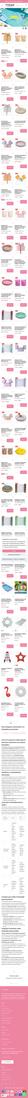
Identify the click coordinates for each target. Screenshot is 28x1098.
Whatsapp (4, 1032)
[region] (14, 975)
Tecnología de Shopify (18, 1087)
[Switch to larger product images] (23, 28)
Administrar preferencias (14, 554)
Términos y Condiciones (19, 559)
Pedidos (3, 1005)
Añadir (10, 65)
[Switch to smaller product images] (25, 28)
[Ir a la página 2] (17, 721)
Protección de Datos (6, 1079)
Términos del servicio (6, 1020)
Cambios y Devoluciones (7, 1010)
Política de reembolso (6, 1023)
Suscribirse (7, 1061)
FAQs (3, 1015)
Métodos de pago (5, 1013)
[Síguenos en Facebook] (2, 1084)
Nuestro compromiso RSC (7, 1018)
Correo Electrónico (6, 1030)
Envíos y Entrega (5, 1008)
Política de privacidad (7, 559)
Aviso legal (4, 1072)
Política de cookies (6, 1074)
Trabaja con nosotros (6, 1034)
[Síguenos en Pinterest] (10, 1084)
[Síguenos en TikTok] (14, 1084)
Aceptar (14, 551)
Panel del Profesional (6, 1042)
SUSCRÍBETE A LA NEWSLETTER (17, 1)
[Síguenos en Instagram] (6, 1084)
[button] (12, 47)
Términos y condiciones (7, 1069)
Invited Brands (5, 1044)
